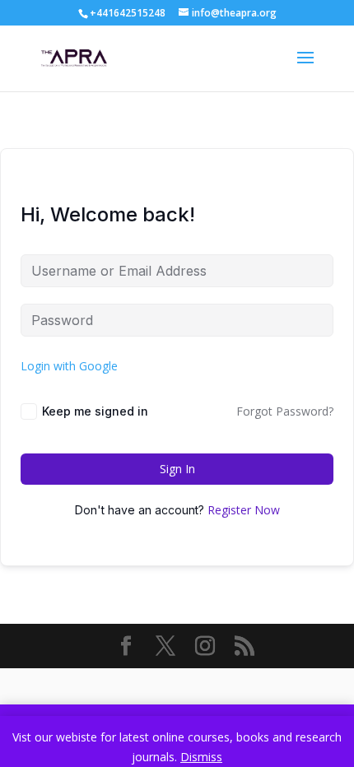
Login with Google (69, 366)
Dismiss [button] (201, 757)
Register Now (243, 510)
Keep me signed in (95, 411)
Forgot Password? (284, 411)
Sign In (177, 468)
